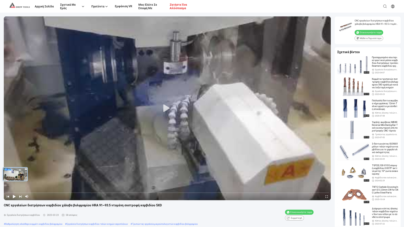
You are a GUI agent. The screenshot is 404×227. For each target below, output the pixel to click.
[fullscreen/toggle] (327, 196)
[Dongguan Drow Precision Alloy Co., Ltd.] (20, 5)
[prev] (8, 196)
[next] (20, 196)
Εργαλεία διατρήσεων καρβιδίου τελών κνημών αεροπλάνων (97, 224)
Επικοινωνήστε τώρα (301, 212)
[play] (167, 108)
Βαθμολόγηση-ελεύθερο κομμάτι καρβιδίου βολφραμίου (33, 224)
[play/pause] (14, 196)
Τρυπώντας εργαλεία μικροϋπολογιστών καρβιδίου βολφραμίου (165, 224)
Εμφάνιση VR (123, 6)
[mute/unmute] (27, 196)
